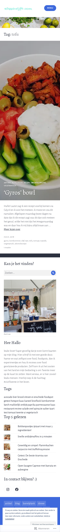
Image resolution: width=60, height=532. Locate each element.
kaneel (27, 401)
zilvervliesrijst (20, 244)
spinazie (38, 408)
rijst (26, 241)
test (6, 412)
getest (7, 401)
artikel (7, 183)
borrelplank (29, 503)
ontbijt (23, 404)
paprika (32, 404)
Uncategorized (38, 183)
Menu (50, 8)
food (20, 183)
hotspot (15, 401)
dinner (41, 503)
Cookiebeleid (9, 519)
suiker (46, 408)
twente (19, 412)
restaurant (9, 408)
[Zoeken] (53, 273)
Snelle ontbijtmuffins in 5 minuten (35, 436)
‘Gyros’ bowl (19, 192)
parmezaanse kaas (45, 404)
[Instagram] (8, 489)
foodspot (48, 397)
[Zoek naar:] (30, 273)
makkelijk (15, 404)
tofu (31, 241)
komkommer (14, 241)
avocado (8, 397)
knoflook (36, 401)
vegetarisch (10, 186)
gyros (6, 241)
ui (25, 412)
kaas (21, 401)
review (18, 408)
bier (15, 397)
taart (51, 408)
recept (27, 183)
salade (25, 408)
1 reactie (7, 248)
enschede (39, 397)
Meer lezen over (12, 229)
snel (31, 408)
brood (20, 397)
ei (32, 397)
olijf (22, 241)
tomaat (36, 241)
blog (14, 183)
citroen (27, 397)
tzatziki (43, 241)
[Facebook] (16, 489)
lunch (6, 404)
